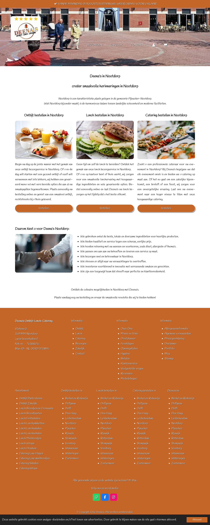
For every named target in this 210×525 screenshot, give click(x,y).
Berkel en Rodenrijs (76, 398)
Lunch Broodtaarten (30, 413)
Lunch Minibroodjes (30, 438)
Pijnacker (70, 428)
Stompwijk (71, 438)
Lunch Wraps (26, 443)
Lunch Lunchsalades (30, 428)
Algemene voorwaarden (178, 334)
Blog (167, 354)
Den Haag (70, 413)
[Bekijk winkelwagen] (165, 45)
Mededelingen (129, 379)
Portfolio (170, 348)
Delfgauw (70, 403)
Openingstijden (129, 348)
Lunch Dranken (28, 448)
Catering (80, 338)
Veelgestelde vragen (132, 369)
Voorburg (70, 443)
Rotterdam (107, 438)
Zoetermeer (72, 458)
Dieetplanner (128, 338)
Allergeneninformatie (176, 329)
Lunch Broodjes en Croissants (36, 408)
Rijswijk (69, 433)
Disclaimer (171, 344)
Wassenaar (71, 448)
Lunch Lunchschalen (30, 433)
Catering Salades (28, 463)
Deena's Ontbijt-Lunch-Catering (33, 321)
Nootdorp (70, 423)
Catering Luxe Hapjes (31, 453)
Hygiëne (125, 354)
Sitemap (169, 358)
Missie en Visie (129, 334)
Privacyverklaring (174, 338)
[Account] (154, 45)
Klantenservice (129, 363)
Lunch (78, 334)
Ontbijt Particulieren (30, 398)
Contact (80, 354)
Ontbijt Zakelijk (28, 403)
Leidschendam (73, 418)
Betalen (125, 358)
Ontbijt (79, 329)
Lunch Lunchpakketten (32, 423)
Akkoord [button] (197, 519)
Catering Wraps (28, 468)
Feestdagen (127, 344)
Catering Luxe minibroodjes (34, 458)
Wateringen (72, 453)
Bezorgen (81, 344)
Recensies (127, 373)
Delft (68, 408)
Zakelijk (80, 348)
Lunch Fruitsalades (29, 418)
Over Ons (126, 329)
